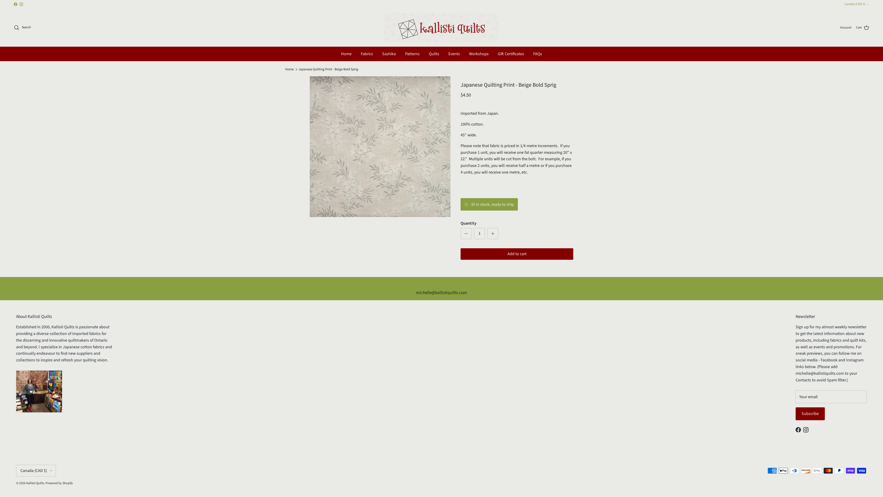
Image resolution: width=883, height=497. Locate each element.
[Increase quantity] (492, 233)
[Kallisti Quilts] (441, 27)
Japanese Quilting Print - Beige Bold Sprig (328, 69)
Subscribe (810, 414)
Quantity (468, 223)
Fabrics (367, 54)
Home (346, 54)
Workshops (479, 54)
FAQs (537, 54)
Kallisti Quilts (35, 483)
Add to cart (517, 254)
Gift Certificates (511, 54)
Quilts (434, 54)
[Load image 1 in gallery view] (380, 146)
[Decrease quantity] (466, 233)
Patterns (412, 54)
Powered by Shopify (59, 483)
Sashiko (389, 54)
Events (454, 54)
